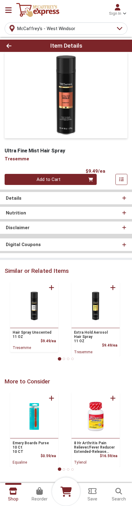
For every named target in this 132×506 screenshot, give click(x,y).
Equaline (20, 462)
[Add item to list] (121, 179)
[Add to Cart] (51, 287)
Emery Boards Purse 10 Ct (31, 447)
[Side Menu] (8, 10)
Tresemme (22, 348)
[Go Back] (20, 46)
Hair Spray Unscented (32, 334)
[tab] (59, 358)
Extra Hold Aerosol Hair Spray (91, 336)
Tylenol (80, 462)
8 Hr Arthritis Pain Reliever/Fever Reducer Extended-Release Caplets (94, 447)
